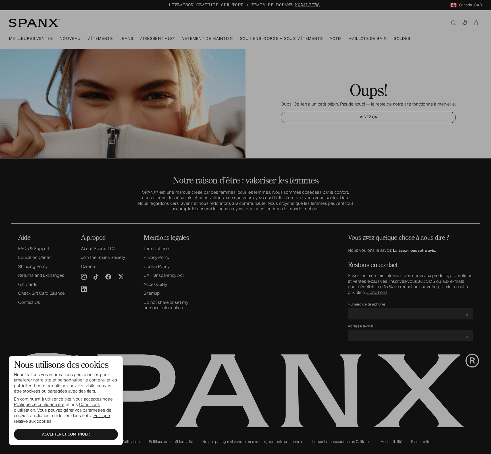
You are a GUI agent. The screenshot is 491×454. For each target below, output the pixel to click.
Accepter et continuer (66, 434)
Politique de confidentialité (39, 404)
